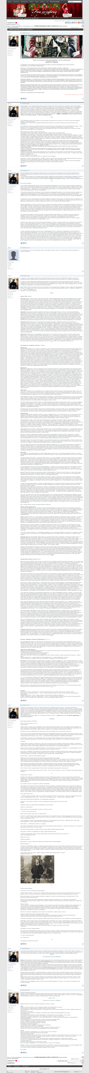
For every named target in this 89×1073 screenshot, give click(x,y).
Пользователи (25, 1066)
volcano (73, 178)
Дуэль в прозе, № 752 (50, 113)
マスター (10, 33)
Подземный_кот (79, 178)
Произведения (24, 1)
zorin (52, 117)
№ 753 (38, 715)
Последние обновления (64, 20)
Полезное (9, 18)
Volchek (64, 178)
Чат (47, 1)
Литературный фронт (16, 26)
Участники (73, 20)
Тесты (13, 18)
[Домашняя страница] (25, 98)
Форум (36, 1)
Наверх (9, 1066)
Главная (9, 1)
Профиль (57, 20)
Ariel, (55, 178)
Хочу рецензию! (19, 18)
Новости (42, 1)
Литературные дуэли (28, 26)
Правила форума (80, 20)
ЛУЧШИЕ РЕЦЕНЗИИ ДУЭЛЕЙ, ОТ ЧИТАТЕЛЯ (46, 26)
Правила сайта (35, 18)
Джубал (9, 247)
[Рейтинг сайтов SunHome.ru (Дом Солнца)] (28, 1072)
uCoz (80, 1071)
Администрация (27, 18)
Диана (18, 24)
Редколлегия (16, 1)
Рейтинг (31, 1)
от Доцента (57, 1000)
